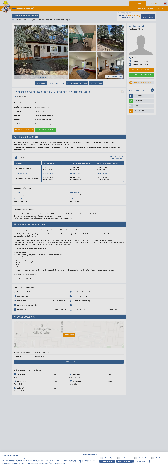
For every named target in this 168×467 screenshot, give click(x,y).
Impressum (94, 454)
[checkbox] (101, 458)
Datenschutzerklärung (59, 463)
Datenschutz (86, 454)
